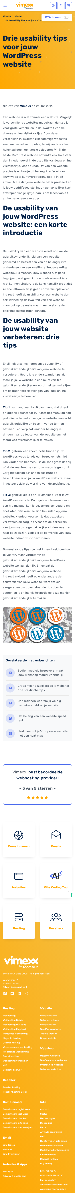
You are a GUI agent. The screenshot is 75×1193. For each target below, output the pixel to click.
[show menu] (5, 5)
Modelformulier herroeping (54, 1150)
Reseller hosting (11, 1087)
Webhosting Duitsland (14, 1024)
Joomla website (48, 1033)
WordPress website (50, 1029)
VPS (5, 1065)
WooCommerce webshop (53, 1060)
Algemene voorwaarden (53, 1189)
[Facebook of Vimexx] (6, 994)
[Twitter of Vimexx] (13, 994)
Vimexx (7, 16)
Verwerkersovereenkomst (54, 1184)
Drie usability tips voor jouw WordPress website (31, 20)
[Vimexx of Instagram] (27, 994)
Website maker (48, 1024)
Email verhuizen (11, 1154)
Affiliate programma (51, 1132)
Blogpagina (46, 1123)
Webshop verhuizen (50, 1069)
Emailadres (9, 1145)
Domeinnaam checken (15, 1118)
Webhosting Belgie (13, 1020)
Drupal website (48, 1038)
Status (43, 1114)
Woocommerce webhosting (17, 1047)
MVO (42, 1136)
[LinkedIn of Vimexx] (20, 994)
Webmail (7, 1149)
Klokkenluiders (48, 1154)
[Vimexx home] (23, 5)
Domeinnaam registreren (16, 1109)
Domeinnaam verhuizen (15, 1114)
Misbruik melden (49, 1159)
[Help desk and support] (53, 5)
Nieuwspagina (47, 1118)
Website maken (48, 1015)
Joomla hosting (11, 1042)
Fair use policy (48, 1180)
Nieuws (18, 16)
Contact (44, 1109)
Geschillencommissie (51, 1145)
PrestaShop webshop (51, 1064)
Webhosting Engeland (14, 1029)
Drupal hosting (11, 1056)
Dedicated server (12, 1070)
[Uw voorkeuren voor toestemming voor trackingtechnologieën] (71, 894)
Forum (43, 1127)
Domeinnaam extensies (15, 1123)
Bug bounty (46, 1163)
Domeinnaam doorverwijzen (18, 1127)
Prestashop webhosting (16, 1051)
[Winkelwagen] (68, 5)
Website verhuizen (50, 1020)
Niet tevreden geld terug (53, 1141)
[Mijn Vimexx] (61, 5)
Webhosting (9, 1015)
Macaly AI (8, 1171)
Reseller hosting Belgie (15, 1092)
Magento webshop (50, 1055)
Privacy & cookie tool (14, 1176)
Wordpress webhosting (15, 1033)
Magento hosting (12, 1038)
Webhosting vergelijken (15, 1061)
